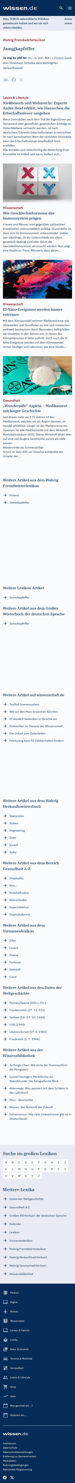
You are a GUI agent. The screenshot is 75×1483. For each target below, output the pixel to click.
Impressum (9, 1443)
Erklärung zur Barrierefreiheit (19, 1456)
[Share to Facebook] (14, 80)
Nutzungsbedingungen (16, 1465)
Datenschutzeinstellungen (18, 1452)
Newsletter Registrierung (17, 1469)
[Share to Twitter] (21, 80)
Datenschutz (10, 1447)
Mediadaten (9, 1460)
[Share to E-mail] (6, 80)
